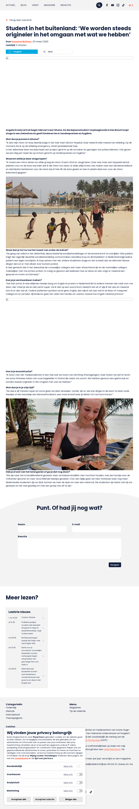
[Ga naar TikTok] (123, 5)
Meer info (68, 766)
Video (35, 5)
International (13, 714)
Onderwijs (11, 707)
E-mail (76, 524)
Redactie (66, 5)
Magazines (75, 707)
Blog (23, 5)
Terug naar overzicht (20, 20)
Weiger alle (70, 799)
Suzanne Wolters (21, 41)
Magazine (49, 5)
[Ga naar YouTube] (112, 5)
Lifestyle (10, 711)
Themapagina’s (14, 718)
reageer (17, 51)
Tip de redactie (78, 711)
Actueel (10, 5)
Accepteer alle (18, 799)
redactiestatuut (112, 749)
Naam (21, 524)
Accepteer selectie (44, 799)
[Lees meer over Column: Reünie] (27, 617)
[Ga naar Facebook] (107, 5)
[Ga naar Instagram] (118, 5)
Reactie (22, 536)
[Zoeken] (99, 5)
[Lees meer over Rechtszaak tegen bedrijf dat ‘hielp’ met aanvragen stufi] (27, 640)
